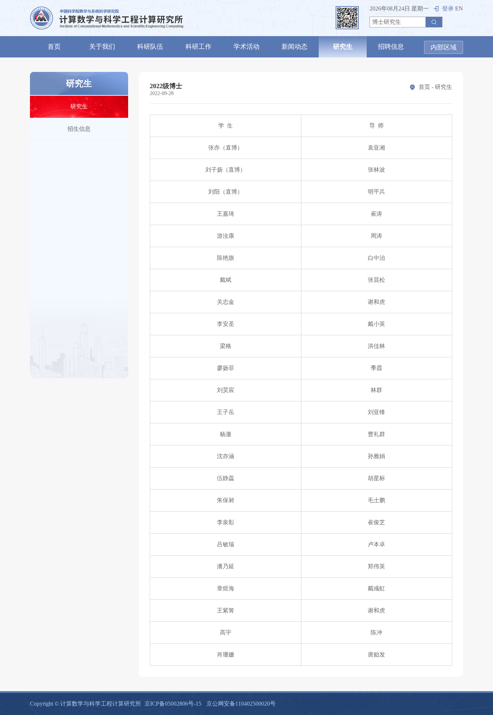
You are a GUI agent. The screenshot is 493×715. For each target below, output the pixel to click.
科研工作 (198, 46)
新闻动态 (294, 46)
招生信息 (79, 129)
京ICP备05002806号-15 (172, 704)
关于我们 (102, 46)
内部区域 (444, 47)
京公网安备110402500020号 (241, 704)
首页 (54, 46)
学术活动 (246, 46)
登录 (448, 8)
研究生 (343, 46)
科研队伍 (150, 46)
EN (459, 8)
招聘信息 (391, 46)
